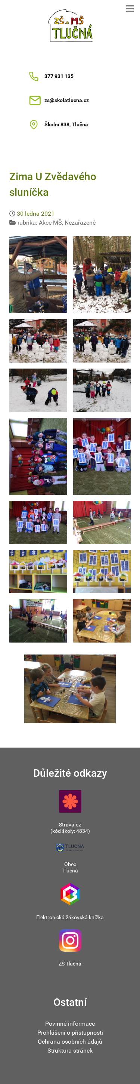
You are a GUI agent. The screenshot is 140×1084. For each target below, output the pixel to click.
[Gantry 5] (70, 25)
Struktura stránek (70, 1050)
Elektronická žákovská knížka (70, 917)
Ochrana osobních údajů (70, 1041)
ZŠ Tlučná (70, 964)
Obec (70, 864)
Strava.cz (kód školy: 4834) (70, 828)
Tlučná (70, 871)
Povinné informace (70, 1023)
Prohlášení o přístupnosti (70, 1032)
